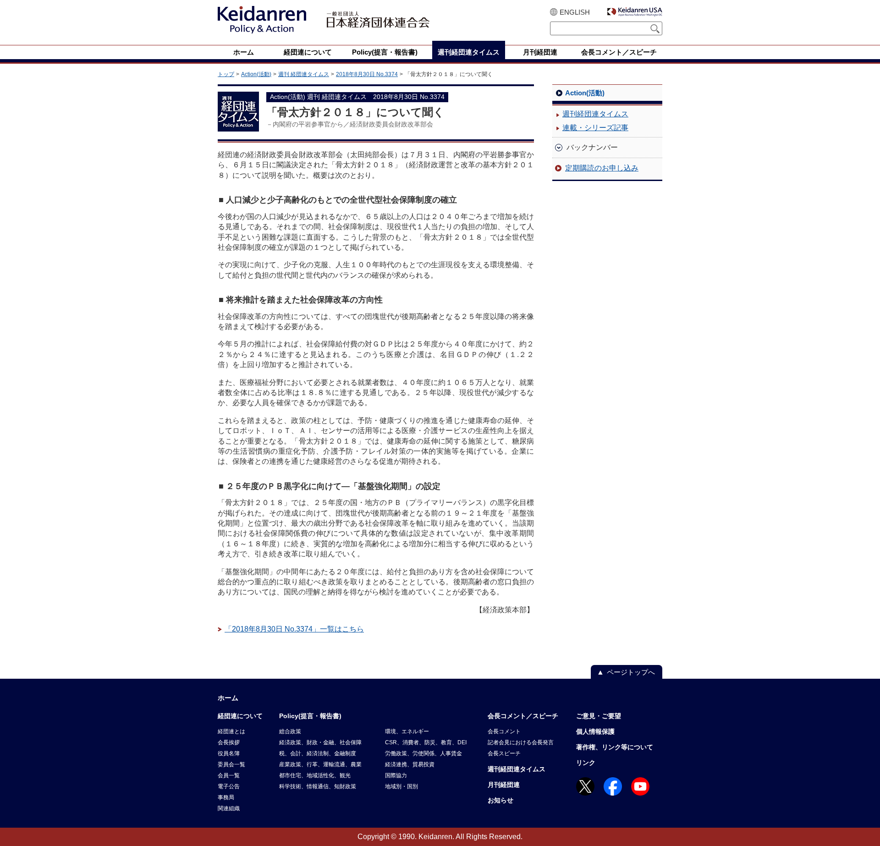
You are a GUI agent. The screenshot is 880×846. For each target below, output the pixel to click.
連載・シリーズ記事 (595, 128)
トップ (226, 74)
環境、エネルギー (407, 731)
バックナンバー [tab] (592, 147)
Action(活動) (256, 74)
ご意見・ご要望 (598, 716)
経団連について (240, 716)
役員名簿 (229, 753)
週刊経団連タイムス (595, 114)
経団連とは (231, 731)
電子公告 (229, 786)
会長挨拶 (229, 742)
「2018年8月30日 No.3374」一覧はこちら (294, 629)
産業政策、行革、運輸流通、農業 (320, 764)
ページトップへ (631, 672)
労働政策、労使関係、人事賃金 (423, 753)
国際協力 (396, 775)
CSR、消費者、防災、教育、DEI (426, 742)
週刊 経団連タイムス (303, 74)
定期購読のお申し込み (601, 168)
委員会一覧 (231, 764)
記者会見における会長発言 (521, 742)
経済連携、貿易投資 (409, 764)
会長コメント (504, 731)
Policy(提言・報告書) (310, 716)
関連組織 (229, 808)
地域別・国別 (401, 786)
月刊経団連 (504, 784)
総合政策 (290, 731)
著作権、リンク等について (614, 747)
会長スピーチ (504, 753)
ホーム (228, 698)
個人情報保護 (595, 731)
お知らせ (500, 800)
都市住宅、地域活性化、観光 (315, 775)
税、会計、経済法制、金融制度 (317, 753)
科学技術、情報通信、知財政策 (317, 786)
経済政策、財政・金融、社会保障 (320, 742)
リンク (585, 762)
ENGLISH (575, 12)
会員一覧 (229, 775)
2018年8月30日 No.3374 (367, 74)
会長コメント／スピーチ (523, 716)
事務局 (226, 797)
